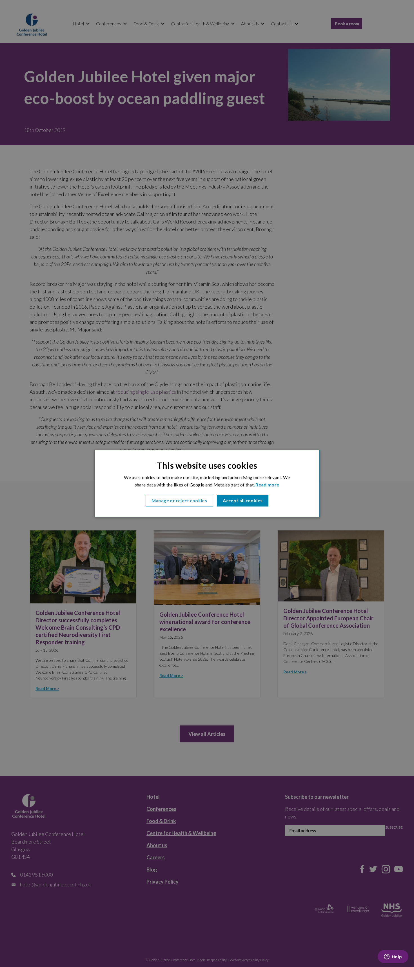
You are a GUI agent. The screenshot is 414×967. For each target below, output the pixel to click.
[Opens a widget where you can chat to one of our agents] (392, 957)
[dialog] (207, 483)
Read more (267, 484)
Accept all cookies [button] (242, 500)
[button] (179, 500)
